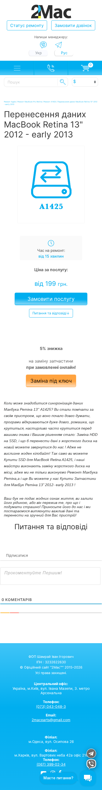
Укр (38, 53)
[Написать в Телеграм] (58, 45)
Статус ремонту (27, 25)
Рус (64, 53)
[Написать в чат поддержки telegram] (91, 754)
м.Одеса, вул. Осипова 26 (51, 739)
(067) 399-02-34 (51, 764)
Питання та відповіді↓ (51, 313)
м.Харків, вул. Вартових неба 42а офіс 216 (51, 752)
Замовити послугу (51, 299)
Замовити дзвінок (73, 25)
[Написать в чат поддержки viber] (91, 765)
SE (63, 82)
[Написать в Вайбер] (43, 45)
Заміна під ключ (51, 381)
